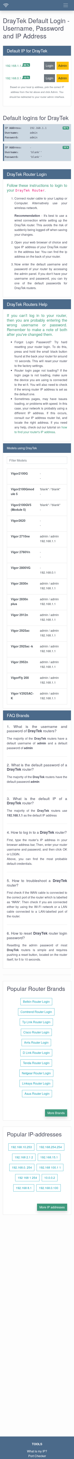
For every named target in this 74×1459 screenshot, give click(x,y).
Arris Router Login (36, 1042)
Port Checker (37, 1456)
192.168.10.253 (21, 1147)
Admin (62, 65)
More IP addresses (52, 1207)
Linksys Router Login (36, 1083)
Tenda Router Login (36, 1063)
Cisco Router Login (36, 1032)
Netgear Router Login (36, 1073)
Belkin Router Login (36, 1001)
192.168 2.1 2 (24, 1157)
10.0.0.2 (49, 1177)
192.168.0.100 (48, 1188)
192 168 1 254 (27, 1177)
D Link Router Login (36, 1052)
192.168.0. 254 (22, 1167)
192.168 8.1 (24, 1188)
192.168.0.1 (13, 78)
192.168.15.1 (49, 1157)
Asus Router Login (37, 1093)
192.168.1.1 (13, 65)
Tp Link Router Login (36, 1022)
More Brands (56, 1113)
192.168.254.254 (50, 1147)
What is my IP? (37, 1451)
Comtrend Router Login (36, 1012)
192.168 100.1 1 (50, 1167)
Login (49, 65)
